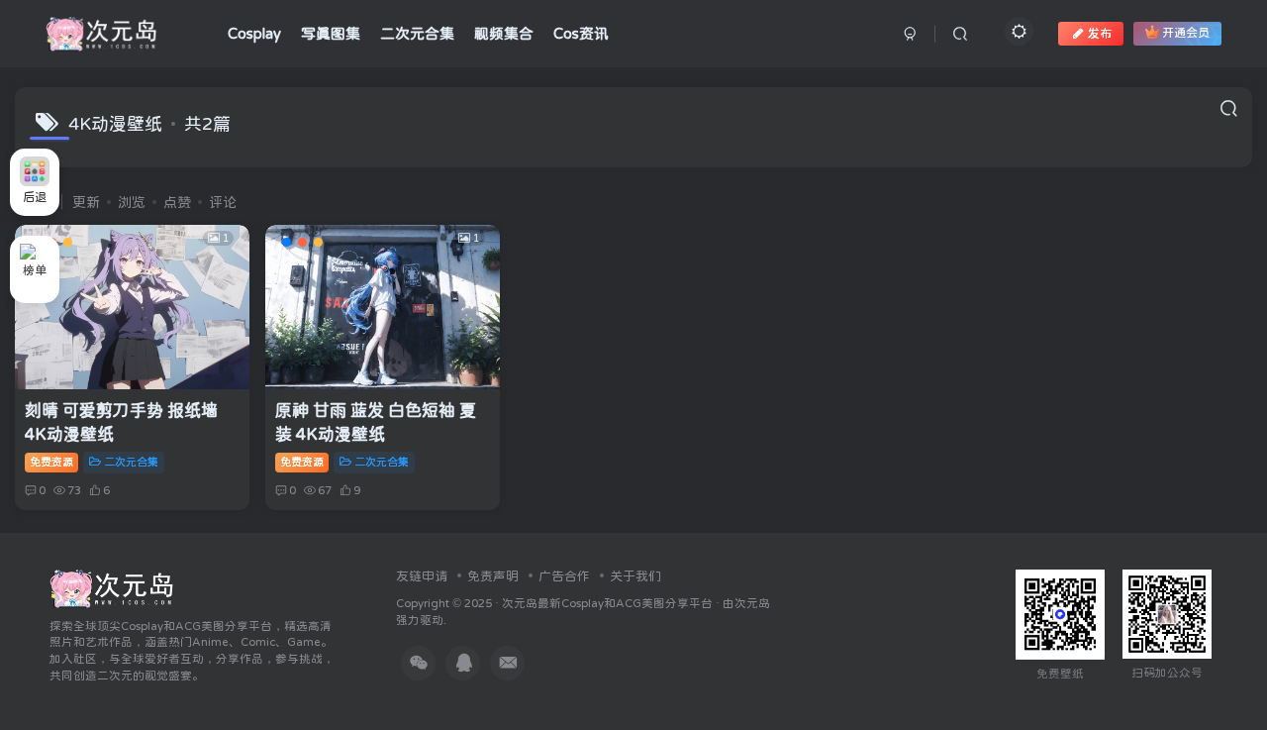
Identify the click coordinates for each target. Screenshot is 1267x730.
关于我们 (635, 576)
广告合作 (564, 576)
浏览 (132, 202)
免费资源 (51, 462)
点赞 (177, 202)
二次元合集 (131, 462)
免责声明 (493, 576)
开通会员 (1186, 34)
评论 (223, 202)
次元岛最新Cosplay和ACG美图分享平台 (607, 603)
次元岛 (752, 603)
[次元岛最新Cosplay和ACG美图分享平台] (112, 586)
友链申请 (421, 576)
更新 (86, 202)
